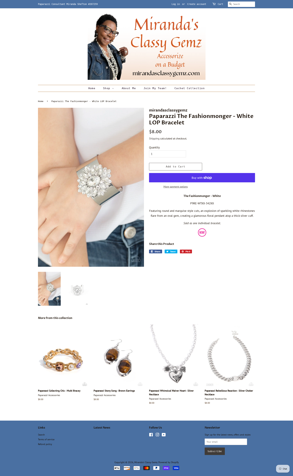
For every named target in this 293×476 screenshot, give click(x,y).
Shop (107, 88)
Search (41, 434)
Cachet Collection (189, 88)
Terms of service (46, 439)
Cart (220, 4)
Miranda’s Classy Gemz (145, 462)
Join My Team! (155, 88)
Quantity (154, 147)
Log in (176, 4)
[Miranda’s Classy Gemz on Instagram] (157, 435)
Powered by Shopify (168, 462)
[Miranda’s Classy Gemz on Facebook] (151, 435)
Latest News (102, 428)
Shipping (154, 138)
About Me (129, 88)
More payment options (175, 186)
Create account (196, 4)
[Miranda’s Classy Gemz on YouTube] (164, 435)
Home (91, 88)
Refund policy (45, 444)
